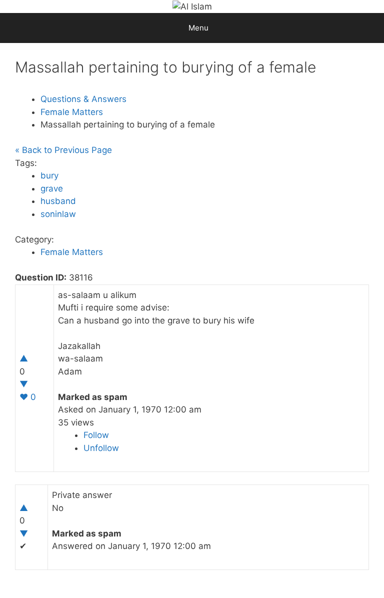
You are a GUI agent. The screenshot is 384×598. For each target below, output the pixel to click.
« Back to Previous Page (63, 150)
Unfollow (101, 448)
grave (51, 189)
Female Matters (71, 112)
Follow (96, 435)
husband (58, 201)
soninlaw (58, 214)
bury (49, 175)
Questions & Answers (83, 99)
